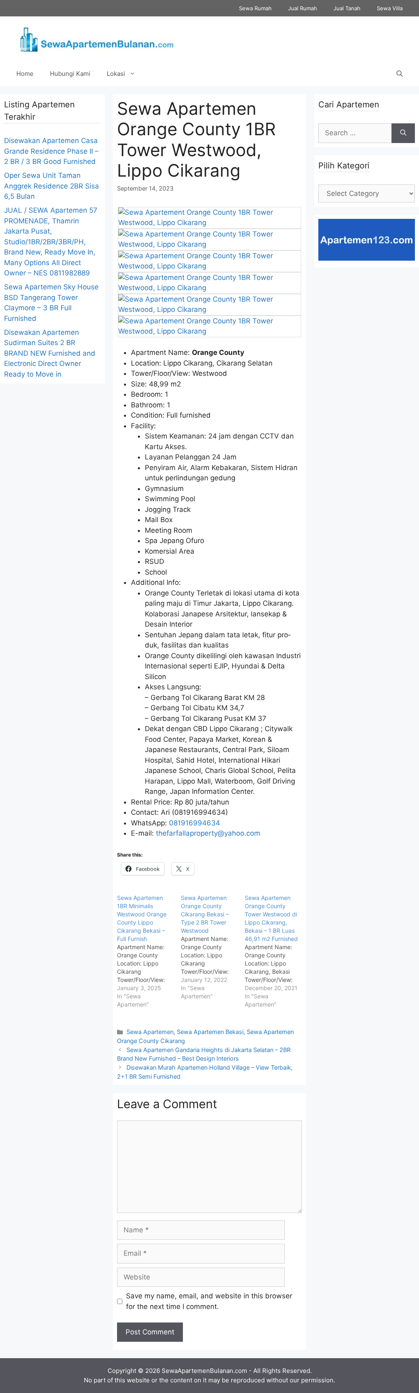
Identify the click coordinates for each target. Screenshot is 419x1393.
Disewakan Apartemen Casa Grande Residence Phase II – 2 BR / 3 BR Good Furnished (51, 151)
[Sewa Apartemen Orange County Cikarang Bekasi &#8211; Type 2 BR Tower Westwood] (213, 947)
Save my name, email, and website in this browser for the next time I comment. (209, 1301)
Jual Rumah (302, 8)
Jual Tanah (346, 8)
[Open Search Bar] (399, 73)
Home (25, 73)
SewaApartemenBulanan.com (204, 1371)
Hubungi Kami (70, 73)
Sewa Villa (390, 8)
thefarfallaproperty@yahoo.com (208, 833)
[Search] (403, 133)
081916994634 (194, 823)
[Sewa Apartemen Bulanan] (96, 38)
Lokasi (116, 73)
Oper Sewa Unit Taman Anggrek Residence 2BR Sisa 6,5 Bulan (51, 185)
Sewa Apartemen (149, 1031)
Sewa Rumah (255, 8)
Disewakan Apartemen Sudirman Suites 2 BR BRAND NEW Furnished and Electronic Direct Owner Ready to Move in (49, 353)
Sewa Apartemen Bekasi (210, 1031)
